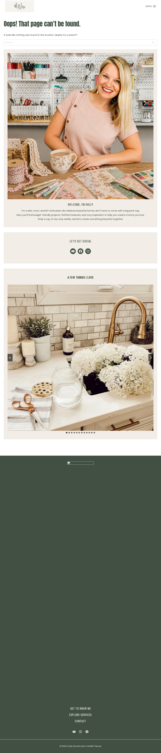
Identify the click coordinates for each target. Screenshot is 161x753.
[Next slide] (150, 357)
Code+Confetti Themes (90, 746)
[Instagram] (80, 732)
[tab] (66, 432)
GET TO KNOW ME (80, 708)
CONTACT (80, 721)
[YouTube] (74, 732)
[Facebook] (87, 732)
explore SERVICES (80, 715)
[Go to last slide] (10, 357)
